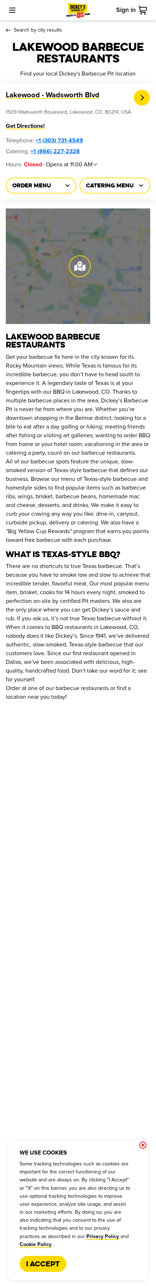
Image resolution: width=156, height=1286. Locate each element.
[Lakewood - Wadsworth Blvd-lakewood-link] (142, 98)
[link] (144, 10)
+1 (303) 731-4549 (59, 140)
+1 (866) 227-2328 (55, 151)
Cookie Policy (36, 1244)
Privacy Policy (102, 1236)
